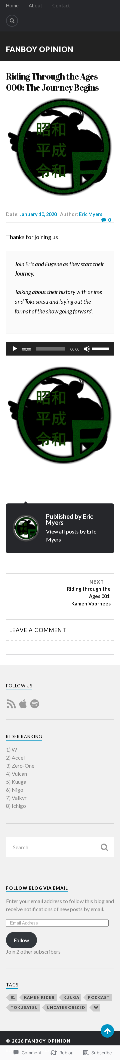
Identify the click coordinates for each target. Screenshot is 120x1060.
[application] (60, 349)
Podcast (99, 997)
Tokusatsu (24, 1007)
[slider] (101, 348)
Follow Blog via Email (37, 888)
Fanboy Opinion (39, 49)
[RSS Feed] (11, 699)
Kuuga (71, 997)
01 (13, 997)
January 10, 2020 (38, 214)
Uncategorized (66, 1007)
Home (12, 5)
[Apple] (23, 699)
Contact (61, 5)
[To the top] (107, 1031)
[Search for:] (60, 847)
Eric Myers (90, 214)
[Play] (14, 349)
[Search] (12, 21)
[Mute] (86, 349)
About (35, 5)
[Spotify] (34, 699)
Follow (21, 940)
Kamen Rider (39, 997)
